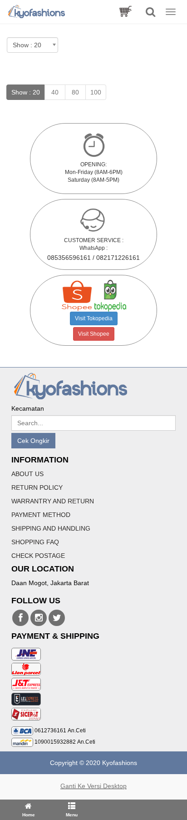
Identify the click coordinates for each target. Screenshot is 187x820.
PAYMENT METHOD (40, 514)
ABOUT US (27, 473)
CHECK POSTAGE (38, 555)
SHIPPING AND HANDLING (50, 528)
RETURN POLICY (37, 487)
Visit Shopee (93, 334)
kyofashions (20, 618)
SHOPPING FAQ (35, 542)
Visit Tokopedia (94, 318)
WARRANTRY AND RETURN (52, 501)
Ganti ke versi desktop (93, 786)
